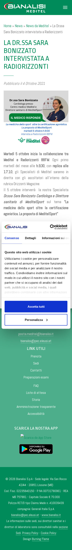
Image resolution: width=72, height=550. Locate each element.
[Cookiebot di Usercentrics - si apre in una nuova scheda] (50, 227)
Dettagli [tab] (30, 238)
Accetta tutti (36, 306)
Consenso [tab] (12, 238)
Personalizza (34, 319)
